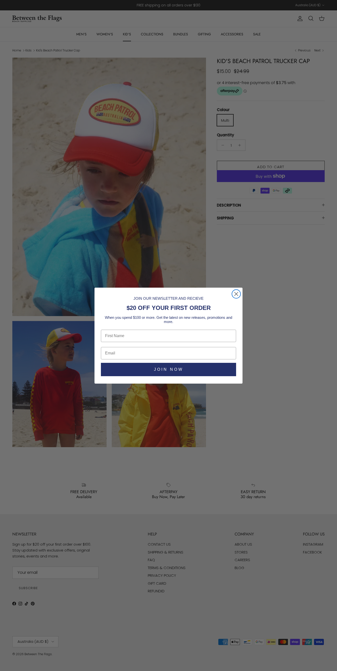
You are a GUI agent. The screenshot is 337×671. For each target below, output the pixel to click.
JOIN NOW (168, 369)
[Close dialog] (236, 294)
